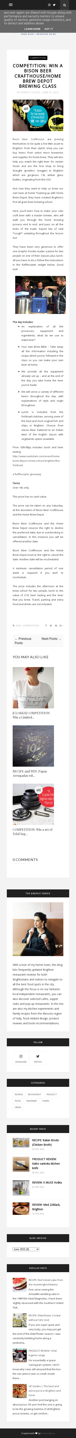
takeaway (31, 1100)
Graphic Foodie (30, 92)
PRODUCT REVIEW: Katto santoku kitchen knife (46, 1163)
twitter (38, 1062)
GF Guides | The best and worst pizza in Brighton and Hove (45, 1390)
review (19, 1094)
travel (46, 1100)
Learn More (32, 28)
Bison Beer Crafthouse (28, 139)
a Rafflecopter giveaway (27, 474)
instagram (21, 1062)
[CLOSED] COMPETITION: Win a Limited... (31, 715)
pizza (18, 1100)
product (52, 1094)
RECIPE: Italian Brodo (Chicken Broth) (45, 1142)
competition (38, 58)
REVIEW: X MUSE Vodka (47, 1182)
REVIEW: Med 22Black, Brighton (46, 1207)
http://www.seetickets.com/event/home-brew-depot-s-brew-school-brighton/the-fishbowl (36, 460)
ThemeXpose (48, 1433)
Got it (48, 28)
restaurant (34, 1094)
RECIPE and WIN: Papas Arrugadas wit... (30, 773)
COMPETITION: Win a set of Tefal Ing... (32, 831)
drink (18, 1107)
